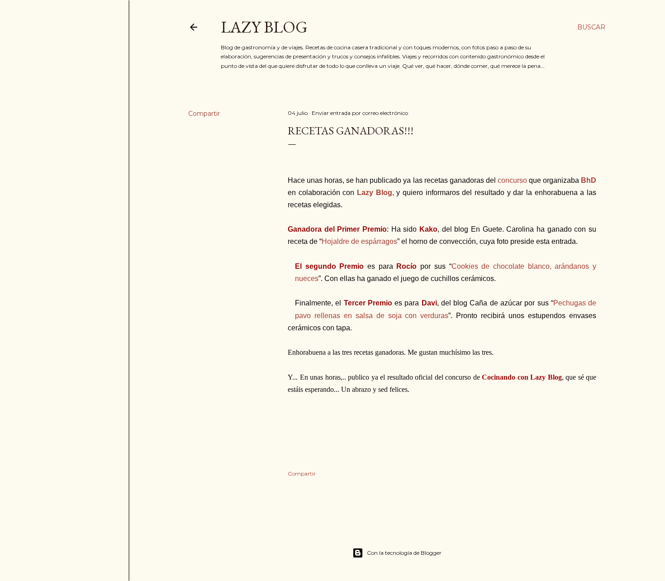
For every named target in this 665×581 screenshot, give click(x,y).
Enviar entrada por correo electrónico (360, 113)
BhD (588, 180)
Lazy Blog (264, 27)
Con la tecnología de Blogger (404, 552)
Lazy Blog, (375, 192)
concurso (512, 180)
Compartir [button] (204, 114)
